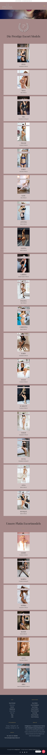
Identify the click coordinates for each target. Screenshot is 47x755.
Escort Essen (35, 707)
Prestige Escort (17, 749)
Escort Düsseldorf (35, 705)
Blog (12, 714)
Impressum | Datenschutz (33, 749)
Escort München (34, 714)
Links (12, 716)
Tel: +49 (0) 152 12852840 (12, 735)
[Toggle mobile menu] (44, 6)
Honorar (12, 707)
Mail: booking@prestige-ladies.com (12, 737)
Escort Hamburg (34, 716)
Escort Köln (34, 712)
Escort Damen (12, 703)
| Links (39, 749)
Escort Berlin (35, 703)
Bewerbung (12, 709)
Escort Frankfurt (34, 709)
